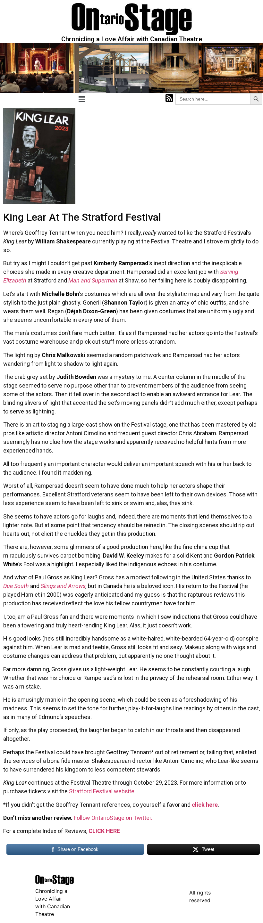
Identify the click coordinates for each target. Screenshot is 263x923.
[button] (81, 99)
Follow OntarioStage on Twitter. (113, 817)
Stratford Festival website (101, 791)
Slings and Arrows (63, 586)
